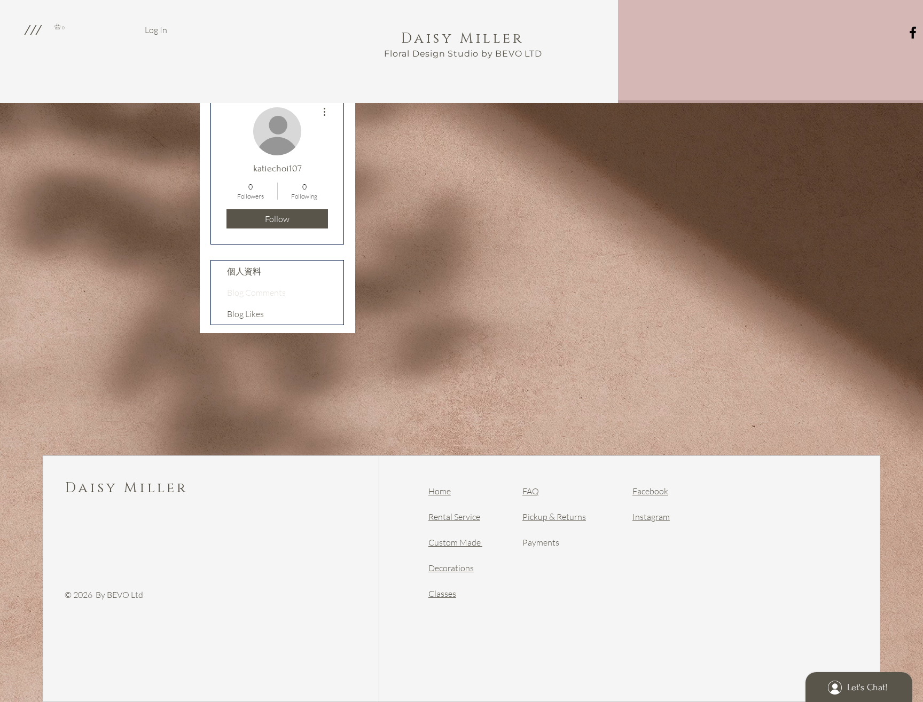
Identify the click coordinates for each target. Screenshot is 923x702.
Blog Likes (245, 314)
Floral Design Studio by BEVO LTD (463, 54)
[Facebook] (913, 33)
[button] (32, 30)
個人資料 (244, 271)
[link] (60, 26)
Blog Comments (256, 292)
